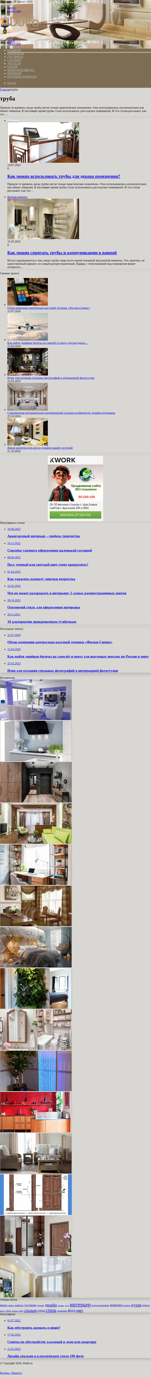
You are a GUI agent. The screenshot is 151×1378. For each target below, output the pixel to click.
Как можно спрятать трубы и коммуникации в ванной (62, 252)
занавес (61, 1306)
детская (40, 1305)
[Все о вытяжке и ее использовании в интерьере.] (36, 760)
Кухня (12, 66)
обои (8, 1310)
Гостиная (15, 56)
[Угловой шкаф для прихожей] (36, 1255)
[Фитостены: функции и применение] (36, 1007)
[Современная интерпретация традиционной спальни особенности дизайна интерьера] (27, 409)
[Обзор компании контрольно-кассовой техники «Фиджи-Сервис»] (27, 304)
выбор (11, 1305)
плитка (15, 1311)
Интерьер (14, 73)
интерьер (80, 1304)
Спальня (14, 60)
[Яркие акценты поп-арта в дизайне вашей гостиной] (27, 444)
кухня (136, 1305)
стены (41, 1310)
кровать (127, 1305)
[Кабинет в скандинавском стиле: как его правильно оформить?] (36, 884)
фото (72, 1310)
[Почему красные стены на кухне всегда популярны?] (36, 1131)
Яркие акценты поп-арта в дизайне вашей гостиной (40, 447)
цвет (79, 1310)
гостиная (30, 1305)
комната (116, 1305)
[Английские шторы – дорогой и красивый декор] (36, 925)
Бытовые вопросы (21, 76)
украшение (62, 1311)
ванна (3, 1305)
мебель (146, 1305)
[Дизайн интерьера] (19, 34)
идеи (67, 1305)
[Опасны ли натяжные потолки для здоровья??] (36, 1296)
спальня (30, 1310)
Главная (5, 89)
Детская (14, 63)
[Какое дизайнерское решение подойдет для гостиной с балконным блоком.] (36, 842)
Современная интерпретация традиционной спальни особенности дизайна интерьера (61, 412)
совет (20, 1311)
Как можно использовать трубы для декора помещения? (63, 176)
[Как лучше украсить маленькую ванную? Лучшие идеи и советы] (36, 1048)
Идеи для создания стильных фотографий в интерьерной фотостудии (50, 377)
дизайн (51, 1305)
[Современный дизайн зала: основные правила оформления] (36, 719)
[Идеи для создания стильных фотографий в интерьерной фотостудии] (27, 374)
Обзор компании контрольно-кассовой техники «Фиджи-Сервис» (48, 307)
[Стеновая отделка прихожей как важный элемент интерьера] (36, 801)
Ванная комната (20, 70)
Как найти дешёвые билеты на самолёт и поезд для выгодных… (47, 342)
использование (100, 1305)
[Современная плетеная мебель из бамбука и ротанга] (36, 1172)
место (2, 1311)
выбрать (19, 1305)
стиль (51, 1309)
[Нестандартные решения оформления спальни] (36, 966)
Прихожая (15, 53)
